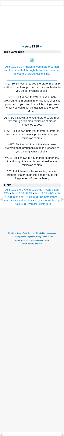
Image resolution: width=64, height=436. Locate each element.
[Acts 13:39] (60, 205)
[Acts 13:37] (3, 205)
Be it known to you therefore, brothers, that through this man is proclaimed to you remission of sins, (32, 161)
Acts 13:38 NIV (14, 189)
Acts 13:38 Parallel (26, 203)
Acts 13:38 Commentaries (42, 196)
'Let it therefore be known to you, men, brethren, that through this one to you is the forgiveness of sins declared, (32, 175)
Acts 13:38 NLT (34, 189)
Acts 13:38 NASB (21, 193)
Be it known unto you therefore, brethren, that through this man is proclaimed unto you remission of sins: (32, 134)
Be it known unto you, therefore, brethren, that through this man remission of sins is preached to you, (32, 121)
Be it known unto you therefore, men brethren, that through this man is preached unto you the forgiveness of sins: (32, 87)
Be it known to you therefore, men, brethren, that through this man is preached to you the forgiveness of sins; (32, 148)
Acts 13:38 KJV (43, 193)
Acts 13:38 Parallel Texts (18, 200)
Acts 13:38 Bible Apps (48, 200)
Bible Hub (45, 203)
